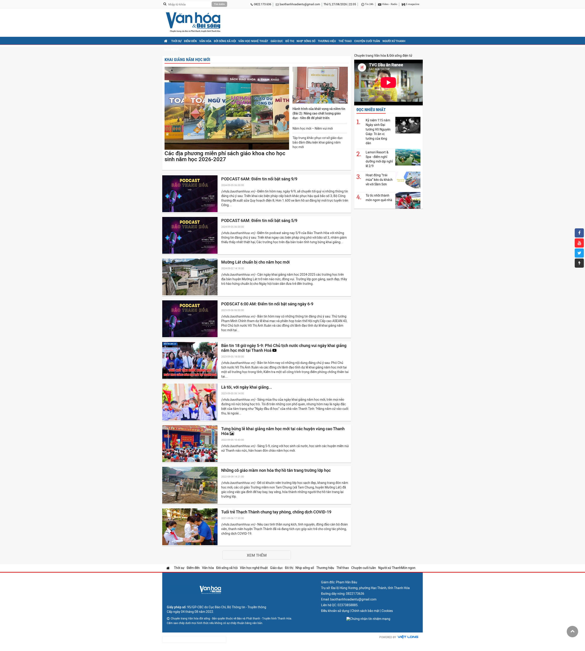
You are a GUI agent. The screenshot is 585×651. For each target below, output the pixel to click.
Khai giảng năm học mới (187, 59)
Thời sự (176, 41)
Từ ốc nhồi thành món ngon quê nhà (379, 198)
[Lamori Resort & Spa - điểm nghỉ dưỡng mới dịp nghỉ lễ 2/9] (407, 157)
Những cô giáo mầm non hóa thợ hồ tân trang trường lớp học (276, 470)
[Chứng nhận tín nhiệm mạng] (368, 619)
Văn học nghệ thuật (253, 41)
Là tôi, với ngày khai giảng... (247, 387)
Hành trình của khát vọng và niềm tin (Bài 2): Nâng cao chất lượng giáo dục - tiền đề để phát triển (318, 113)
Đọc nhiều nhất (371, 109)
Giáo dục (277, 41)
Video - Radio (389, 4)
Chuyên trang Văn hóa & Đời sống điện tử (383, 55)
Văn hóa (205, 41)
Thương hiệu (327, 41)
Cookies (387, 611)
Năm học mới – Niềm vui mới (312, 128)
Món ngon (171, 49)
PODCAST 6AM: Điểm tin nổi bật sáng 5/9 (259, 220)
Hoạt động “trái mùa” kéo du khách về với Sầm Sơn (379, 179)
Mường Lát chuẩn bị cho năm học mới (256, 262)
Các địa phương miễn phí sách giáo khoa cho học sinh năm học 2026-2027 (225, 156)
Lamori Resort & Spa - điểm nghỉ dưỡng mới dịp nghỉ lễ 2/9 (379, 159)
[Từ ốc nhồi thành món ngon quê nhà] (407, 200)
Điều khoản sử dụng (335, 611)
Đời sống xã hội (225, 41)
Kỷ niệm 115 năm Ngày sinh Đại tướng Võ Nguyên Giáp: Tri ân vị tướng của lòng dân (378, 131)
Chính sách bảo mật (365, 611)
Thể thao (345, 41)
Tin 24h (368, 4)
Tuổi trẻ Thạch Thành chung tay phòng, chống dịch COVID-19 (276, 512)
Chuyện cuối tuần (367, 41)
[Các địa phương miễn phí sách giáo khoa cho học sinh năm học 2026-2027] (227, 108)
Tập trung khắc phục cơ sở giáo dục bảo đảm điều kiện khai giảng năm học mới (317, 142)
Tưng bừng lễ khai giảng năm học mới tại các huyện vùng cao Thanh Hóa (283, 431)
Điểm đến (190, 41)
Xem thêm (257, 555)
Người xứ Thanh (394, 41)
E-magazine (412, 4)
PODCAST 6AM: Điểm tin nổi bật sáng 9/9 (259, 178)
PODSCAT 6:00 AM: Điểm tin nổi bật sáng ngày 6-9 (267, 303)
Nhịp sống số (306, 41)
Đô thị (289, 41)
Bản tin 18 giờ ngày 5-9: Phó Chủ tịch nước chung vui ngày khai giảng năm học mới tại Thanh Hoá (283, 348)
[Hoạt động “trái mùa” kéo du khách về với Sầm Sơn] (407, 180)
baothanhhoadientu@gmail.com (300, 4)
